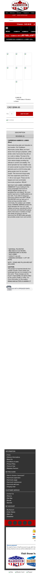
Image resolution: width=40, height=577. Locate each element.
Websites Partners (12, 468)
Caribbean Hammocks (18, 95)
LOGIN (13, 15)
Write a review (27, 120)
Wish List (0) (12, 12)
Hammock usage (12, 480)
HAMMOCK (17, 31)
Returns (9, 496)
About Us (10, 459)
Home (7, 12)
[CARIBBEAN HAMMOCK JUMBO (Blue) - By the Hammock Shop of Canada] (11, 65)
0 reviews (18, 120)
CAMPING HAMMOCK (33, 32)
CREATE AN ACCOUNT (22, 15)
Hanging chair (11, 487)
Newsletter (10, 516)
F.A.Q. (9, 455)
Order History (11, 512)
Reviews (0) (20, 136)
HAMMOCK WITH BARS (25, 32)
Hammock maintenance (14, 482)
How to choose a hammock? (15, 475)
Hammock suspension (13, 478)
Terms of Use (11, 466)
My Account (19, 12)
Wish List (9, 514)
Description (20, 132)
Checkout (33, 12)
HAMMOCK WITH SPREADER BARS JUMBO (18, 289)
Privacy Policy (11, 464)
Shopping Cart (26, 12)
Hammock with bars (13, 484)
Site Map (9, 498)
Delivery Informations (13, 457)
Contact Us (10, 494)
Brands (9, 500)
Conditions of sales (13, 462)
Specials (9, 503)
